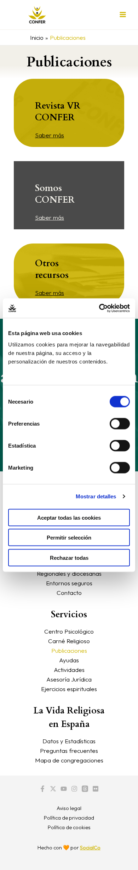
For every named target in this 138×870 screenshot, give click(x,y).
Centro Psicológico (69, 631)
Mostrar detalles (96, 496)
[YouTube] (64, 789)
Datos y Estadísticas (69, 741)
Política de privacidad (69, 817)
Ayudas (69, 660)
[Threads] (85, 789)
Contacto (69, 592)
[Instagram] (74, 789)
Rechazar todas (69, 557)
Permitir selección (69, 538)
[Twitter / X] (53, 789)
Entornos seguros (69, 583)
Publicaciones (69, 650)
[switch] (120, 423)
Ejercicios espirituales (69, 689)
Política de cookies (69, 827)
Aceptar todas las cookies (69, 517)
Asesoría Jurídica (69, 679)
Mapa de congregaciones (69, 760)
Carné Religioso (69, 641)
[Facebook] (42, 789)
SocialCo (90, 847)
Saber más (49, 135)
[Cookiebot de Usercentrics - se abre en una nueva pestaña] (99, 308)
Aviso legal (69, 808)
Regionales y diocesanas (69, 573)
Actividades (69, 669)
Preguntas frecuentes (69, 750)
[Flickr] (95, 789)
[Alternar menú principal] (123, 15)
